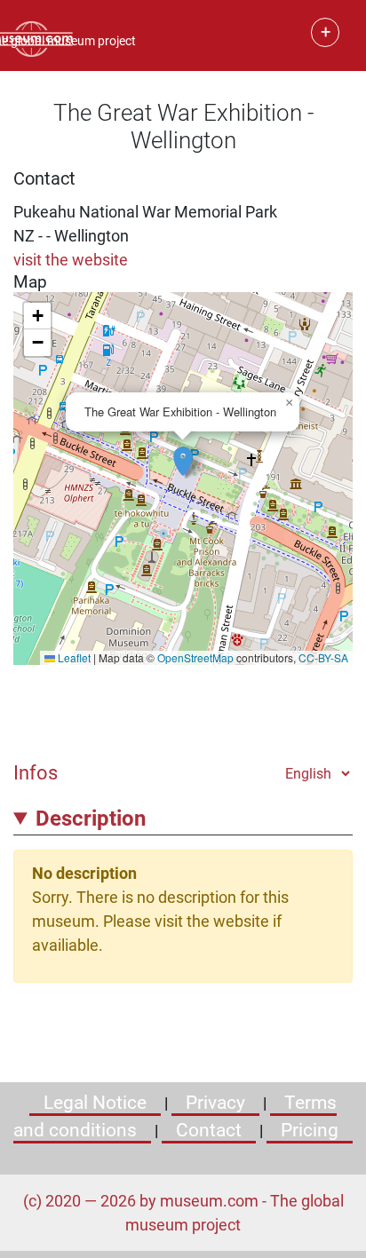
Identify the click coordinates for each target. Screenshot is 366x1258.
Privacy (215, 1102)
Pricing (309, 1130)
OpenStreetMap (195, 657)
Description (91, 818)
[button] (183, 452)
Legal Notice (95, 1102)
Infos (35, 772)
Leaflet (73, 657)
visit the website (70, 259)
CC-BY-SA (323, 657)
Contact (209, 1130)
